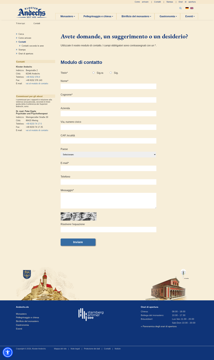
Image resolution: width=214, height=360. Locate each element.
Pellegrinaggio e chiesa (97, 16)
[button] (7, 352)
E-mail (65, 163)
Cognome (67, 94)
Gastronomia (167, 16)
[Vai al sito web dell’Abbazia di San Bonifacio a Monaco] (167, 283)
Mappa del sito (60, 349)
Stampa (169, 2)
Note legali (75, 349)
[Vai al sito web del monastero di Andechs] (45, 283)
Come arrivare (142, 2)
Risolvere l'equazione (73, 224)
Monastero (66, 16)
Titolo (64, 73)
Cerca (21, 34)
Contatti (157, 2)
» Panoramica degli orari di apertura (159, 326)
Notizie (118, 349)
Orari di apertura (187, 2)
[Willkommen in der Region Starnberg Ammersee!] (91, 314)
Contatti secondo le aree (33, 46)
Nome (64, 81)
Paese (64, 149)
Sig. (116, 73)
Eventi (189, 16)
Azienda (65, 108)
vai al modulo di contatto (37, 83)
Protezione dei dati (92, 349)
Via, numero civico (71, 122)
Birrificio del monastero (135, 16)
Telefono (65, 176)
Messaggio (67, 190)
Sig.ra (100, 73)
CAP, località (68, 135)
